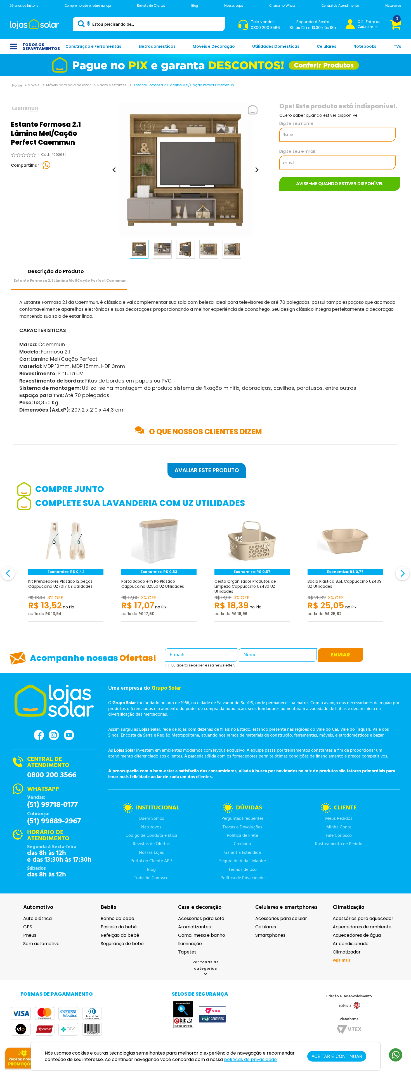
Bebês (108, 907)
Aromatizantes (194, 927)
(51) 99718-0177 (52, 805)
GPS (27, 927)
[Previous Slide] (8, 573)
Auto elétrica (37, 918)
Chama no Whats (282, 6)
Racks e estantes (111, 85)
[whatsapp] (46, 165)
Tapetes (187, 952)
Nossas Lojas (233, 6)
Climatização (348, 907)
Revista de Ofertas (151, 6)
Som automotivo (41, 943)
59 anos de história (24, 6)
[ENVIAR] (339, 184)
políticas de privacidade (250, 1059)
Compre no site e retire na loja (88, 6)
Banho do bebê (117, 918)
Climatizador (347, 952)
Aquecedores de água (357, 935)
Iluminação (190, 943)
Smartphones (270, 935)
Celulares (265, 927)
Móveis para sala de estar (68, 85)
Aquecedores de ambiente (362, 927)
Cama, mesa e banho (201, 935)
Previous (16, 577)
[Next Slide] (402, 573)
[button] (205, 470)
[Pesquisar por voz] (88, 25)
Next (394, 577)
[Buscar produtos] (82, 23)
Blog (194, 6)
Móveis (33, 85)
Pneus (29, 935)
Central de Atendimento (340, 6)
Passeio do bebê (119, 927)
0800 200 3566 (51, 775)
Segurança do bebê (122, 943)
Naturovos (393, 6)
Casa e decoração (199, 907)
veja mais (342, 960)
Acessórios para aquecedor (363, 918)
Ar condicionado (351, 943)
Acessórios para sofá (201, 918)
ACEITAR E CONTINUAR (336, 1056)
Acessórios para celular (281, 918)
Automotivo (38, 907)
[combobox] (149, 24)
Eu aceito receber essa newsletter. (203, 665)
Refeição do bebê (120, 935)
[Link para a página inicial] (17, 85)
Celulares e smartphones (286, 907)
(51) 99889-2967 (54, 821)
